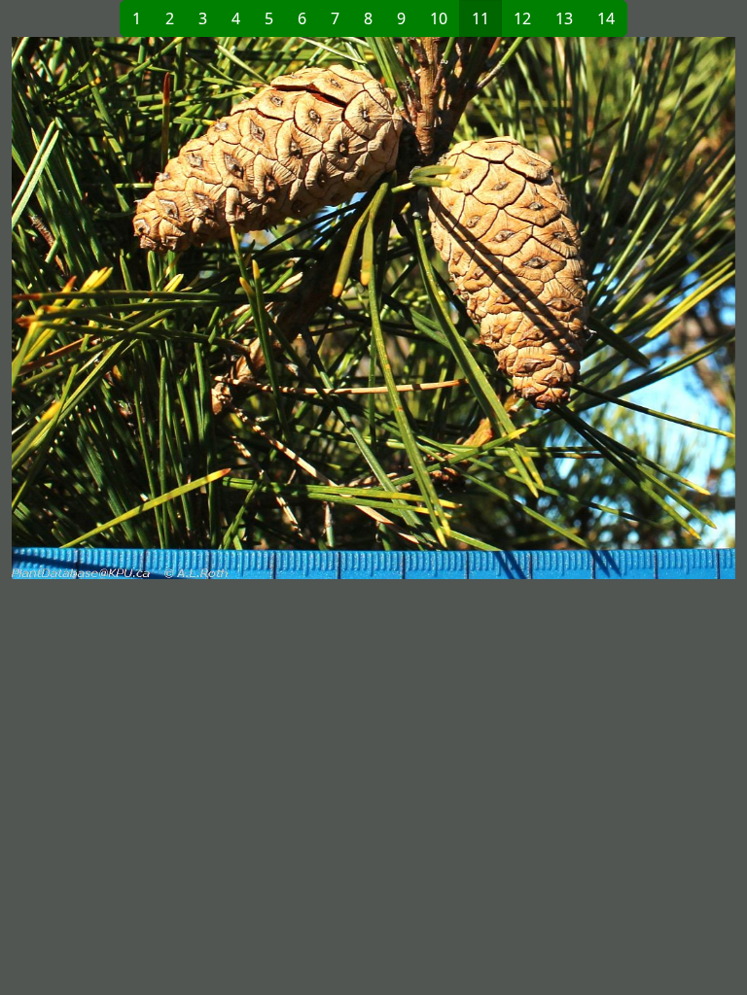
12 (522, 18)
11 (480, 18)
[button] (193, 308)
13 (564, 18)
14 (606, 18)
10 (438, 18)
